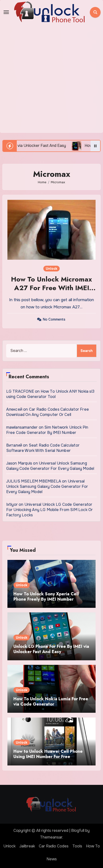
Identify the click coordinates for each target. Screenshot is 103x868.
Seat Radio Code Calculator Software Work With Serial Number (43, 448)
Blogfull (77, 830)
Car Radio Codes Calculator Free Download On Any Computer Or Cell (47, 412)
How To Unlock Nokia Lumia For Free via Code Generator (50, 701)
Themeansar (51, 837)
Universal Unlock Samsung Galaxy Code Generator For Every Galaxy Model (50, 466)
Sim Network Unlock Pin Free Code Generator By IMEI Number (47, 430)
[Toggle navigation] (6, 12)
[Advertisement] (51, 78)
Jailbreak (27, 846)
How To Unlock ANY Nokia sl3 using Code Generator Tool (50, 394)
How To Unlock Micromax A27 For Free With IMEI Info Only (51, 288)
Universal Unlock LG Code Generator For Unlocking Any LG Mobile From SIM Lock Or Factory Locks (49, 509)
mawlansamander (22, 427)
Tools (77, 846)
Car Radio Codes (54, 846)
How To (93, 846)
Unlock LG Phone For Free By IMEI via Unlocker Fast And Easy (51, 649)
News (51, 859)
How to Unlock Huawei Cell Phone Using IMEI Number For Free (48, 754)
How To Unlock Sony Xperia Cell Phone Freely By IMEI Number (46, 596)
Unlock (51, 268)
